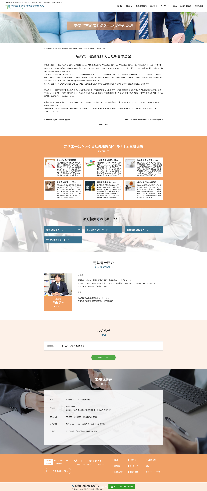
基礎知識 (117, 466)
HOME (116, 460)
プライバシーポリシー (154, 472)
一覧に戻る (103, 124)
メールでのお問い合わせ (123, 486)
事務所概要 (134, 472)
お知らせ (133, 460)
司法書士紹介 (118, 472)
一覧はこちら (103, 357)
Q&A (147, 466)
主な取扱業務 (151, 460)
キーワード (134, 466)
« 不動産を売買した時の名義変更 (57, 119)
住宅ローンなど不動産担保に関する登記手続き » (144, 119)
